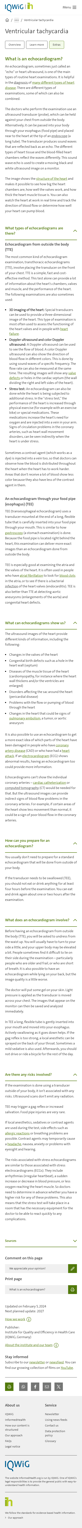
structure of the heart (51, 178)
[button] (23, 1387)
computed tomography (22, 788)
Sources (10, 1241)
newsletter (37, 1362)
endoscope (59, 136)
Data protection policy (55, 1433)
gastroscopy (14, 533)
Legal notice (12, 1446)
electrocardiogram (35, 756)
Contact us (51, 1425)
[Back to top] (73, 1403)
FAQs (8, 1441)
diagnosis (21, 82)
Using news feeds (56, 1420)
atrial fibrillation (31, 575)
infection (11, 586)
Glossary (50, 1441)
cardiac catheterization (49, 782)
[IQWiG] (17, 1466)
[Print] (9, 1387)
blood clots (67, 575)
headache (14, 1144)
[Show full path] (16, 20)
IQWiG (9, 1414)
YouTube (67, 1367)
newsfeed (56, 1362)
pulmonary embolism (24, 718)
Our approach (13, 1435)
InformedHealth (15, 1420)
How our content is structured (17, 1428)
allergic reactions (17, 1133)
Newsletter (52, 1414)
